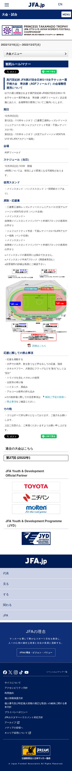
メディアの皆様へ (14, 727)
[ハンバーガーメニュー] (7, 4)
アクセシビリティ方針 (16, 687)
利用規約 (9, 692)
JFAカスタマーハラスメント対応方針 (24, 717)
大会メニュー (14, 53)
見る (6, 584)
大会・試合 (9, 14)
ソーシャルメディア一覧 (56, 671)
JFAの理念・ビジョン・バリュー (36, 652)
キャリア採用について (16, 732)
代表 (6, 573)
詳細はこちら (39, 345)
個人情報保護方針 (14, 698)
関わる (7, 605)
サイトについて (13, 682)
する (6, 594)
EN (60, 5)
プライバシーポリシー (16, 712)
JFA (5, 615)
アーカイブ (10, 722)
